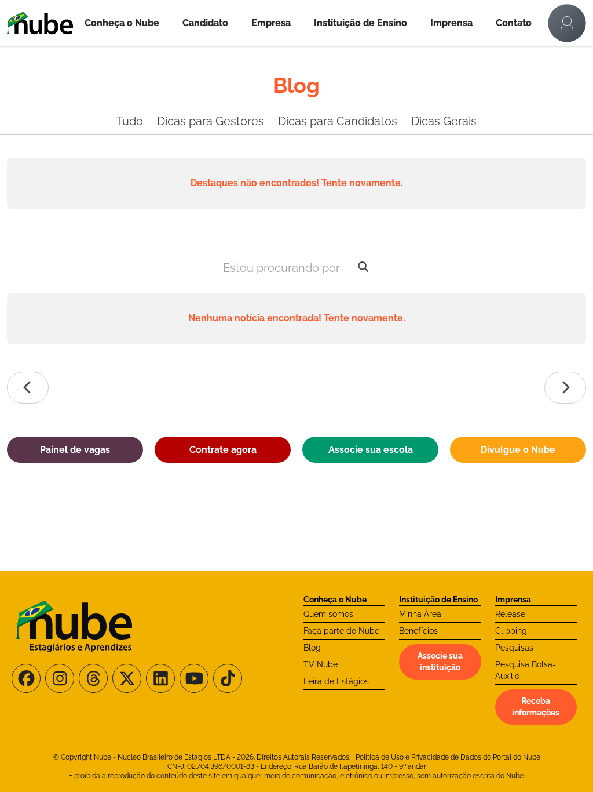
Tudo (129, 121)
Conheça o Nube (122, 22)
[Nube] (40, 23)
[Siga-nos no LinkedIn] (160, 678)
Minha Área (420, 614)
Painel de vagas (75, 449)
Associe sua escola (370, 449)
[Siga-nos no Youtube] (194, 678)
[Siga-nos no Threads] (93, 678)
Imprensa (451, 22)
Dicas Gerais (444, 121)
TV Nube (320, 664)
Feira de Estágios (336, 681)
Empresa (271, 22)
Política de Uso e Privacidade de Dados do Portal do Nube (448, 757)
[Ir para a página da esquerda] (28, 388)
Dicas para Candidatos (337, 121)
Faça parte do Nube (341, 630)
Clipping (511, 630)
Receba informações (535, 706)
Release (510, 614)
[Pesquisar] (363, 268)
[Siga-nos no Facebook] (26, 678)
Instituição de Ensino (360, 22)
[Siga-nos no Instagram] (59, 678)
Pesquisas (514, 647)
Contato (514, 22)
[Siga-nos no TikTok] (227, 678)
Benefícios (418, 630)
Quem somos (328, 614)
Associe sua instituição (440, 661)
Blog (312, 647)
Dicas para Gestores (210, 121)
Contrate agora (223, 449)
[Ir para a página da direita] (565, 388)
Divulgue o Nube (518, 449)
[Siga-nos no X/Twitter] (126, 678)
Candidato (205, 22)
